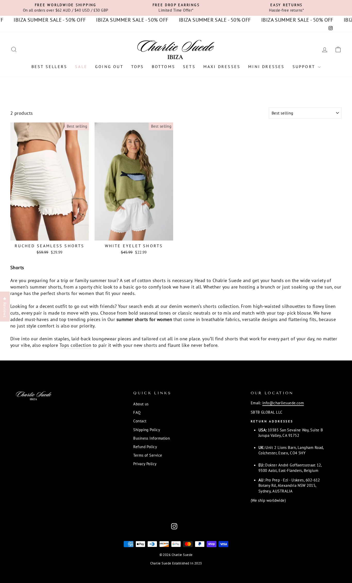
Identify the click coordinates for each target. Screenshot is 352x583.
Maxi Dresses (221, 66)
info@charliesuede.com (283, 402)
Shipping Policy (146, 429)
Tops (137, 66)
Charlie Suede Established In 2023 (176, 563)
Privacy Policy (144, 463)
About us (141, 403)
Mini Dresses (266, 66)
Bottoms (163, 66)
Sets (189, 66)
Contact (139, 420)
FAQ (136, 412)
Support (304, 66)
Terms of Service (147, 455)
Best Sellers (49, 66)
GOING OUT (109, 66)
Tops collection (75, 345)
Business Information (151, 438)
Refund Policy (145, 446)
